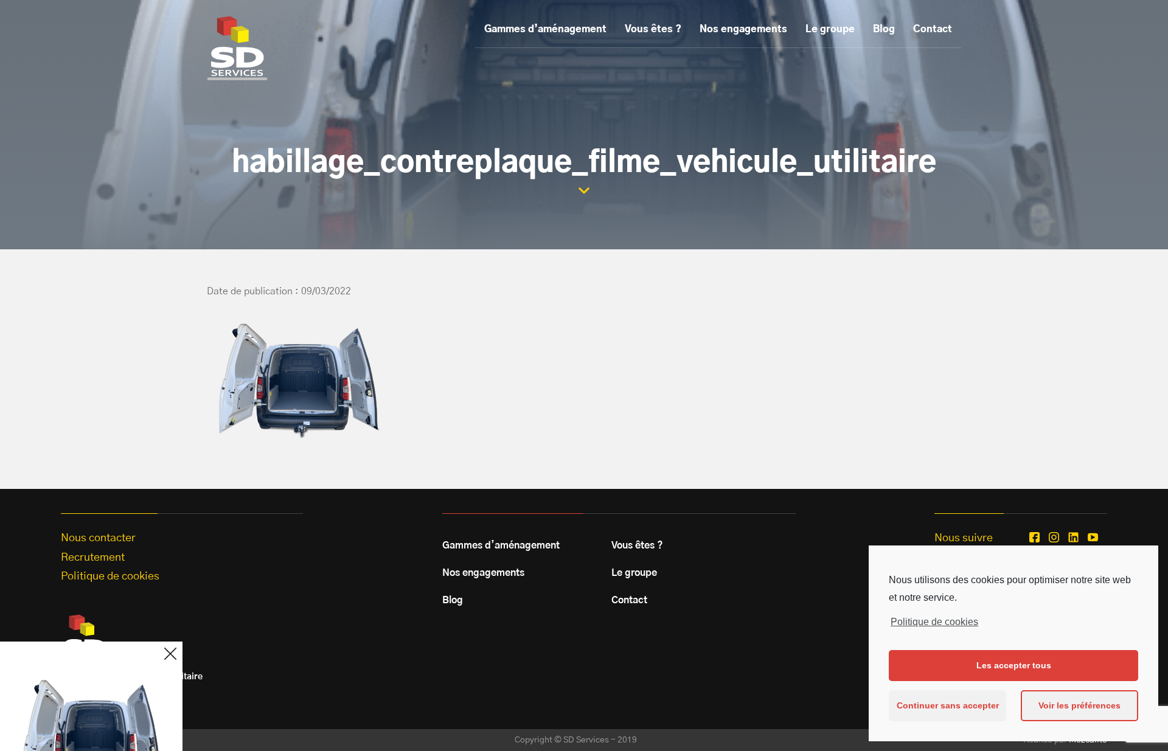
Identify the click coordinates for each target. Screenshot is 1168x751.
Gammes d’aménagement (545, 29)
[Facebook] (1034, 537)
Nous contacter (98, 538)
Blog (884, 29)
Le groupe (830, 29)
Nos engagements (743, 29)
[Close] (170, 654)
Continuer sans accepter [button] (948, 705)
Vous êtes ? (653, 29)
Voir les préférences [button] (1079, 705)
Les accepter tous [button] (1013, 665)
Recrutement (93, 557)
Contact (932, 29)
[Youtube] (1093, 537)
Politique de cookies (934, 622)
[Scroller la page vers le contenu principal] (584, 190)
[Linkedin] (1073, 537)
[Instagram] (1054, 537)
